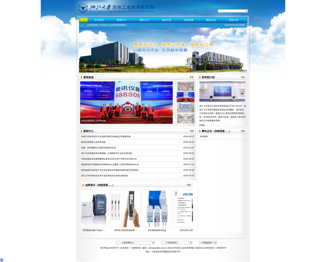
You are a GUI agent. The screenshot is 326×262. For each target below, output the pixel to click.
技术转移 (189, 20)
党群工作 (233, 20)
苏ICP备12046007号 (109, 248)
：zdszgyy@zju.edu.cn (157, 248)
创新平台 (166, 20)
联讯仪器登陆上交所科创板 (93, 142)
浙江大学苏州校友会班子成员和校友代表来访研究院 (104, 175)
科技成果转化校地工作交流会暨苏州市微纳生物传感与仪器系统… (110, 170)
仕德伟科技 (136, 248)
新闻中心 (121, 20)
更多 (192, 77)
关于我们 (99, 20)
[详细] (201, 125)
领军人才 (144, 20)
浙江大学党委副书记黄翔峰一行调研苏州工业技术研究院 (106, 153)
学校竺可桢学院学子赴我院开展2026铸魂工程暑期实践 (106, 136)
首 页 (83, 20)
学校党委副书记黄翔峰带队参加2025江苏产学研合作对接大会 (109, 159)
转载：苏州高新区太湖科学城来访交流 (98, 148)
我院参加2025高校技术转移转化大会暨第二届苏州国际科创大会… (111, 164)
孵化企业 (211, 20)
